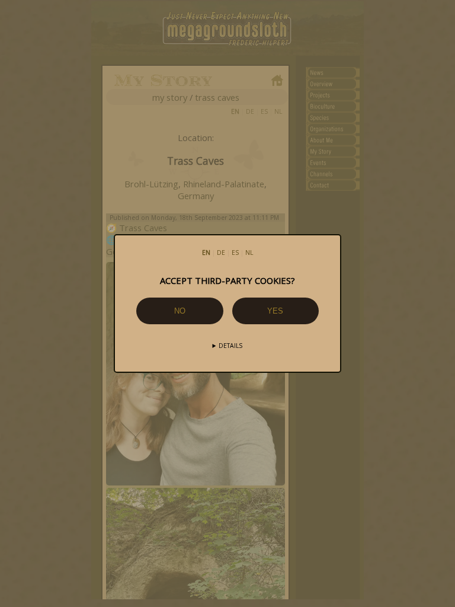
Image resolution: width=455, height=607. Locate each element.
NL (249, 252)
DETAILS (230, 345)
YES (275, 310)
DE (221, 252)
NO (179, 310)
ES (235, 252)
